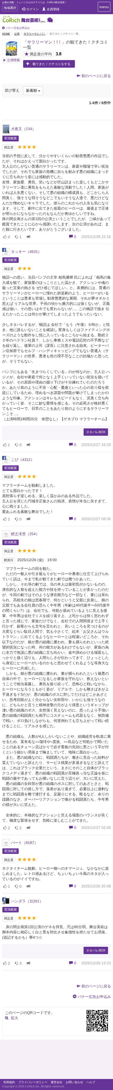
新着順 (32, 90)
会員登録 (53, 9)
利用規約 (9, 1082)
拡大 (14, 1018)
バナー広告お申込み (18, 27)
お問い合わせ (74, 1082)
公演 (16, 33)
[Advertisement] (56, 1061)
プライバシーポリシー (32, 1082)
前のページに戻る (96, 76)
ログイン (32, 9)
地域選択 (9, 8)
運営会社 (56, 1082)
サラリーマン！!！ (34, 33)
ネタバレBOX (95, 432)
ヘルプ (90, 1082)
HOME (6, 33)
